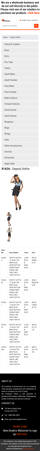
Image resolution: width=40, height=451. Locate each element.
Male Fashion (10, 98)
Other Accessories (13, 145)
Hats (6, 139)
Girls (6, 56)
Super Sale (9, 163)
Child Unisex (10, 110)
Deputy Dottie (15, 37)
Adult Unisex (10, 116)
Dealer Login (20, 426)
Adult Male (9, 74)
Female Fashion (12, 104)
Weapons (8, 122)
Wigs (6, 128)
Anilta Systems (28, 449)
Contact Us (34, 20)
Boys (6, 50)
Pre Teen (8, 62)
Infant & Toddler (12, 44)
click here (21, 434)
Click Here (33, 13)
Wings (7, 134)
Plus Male (9, 86)
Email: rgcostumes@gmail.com (16, 419)
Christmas (9, 157)
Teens (7, 68)
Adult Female (10, 80)
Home (5, 37)
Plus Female (10, 92)
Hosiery (8, 151)
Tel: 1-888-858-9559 (12, 415)
